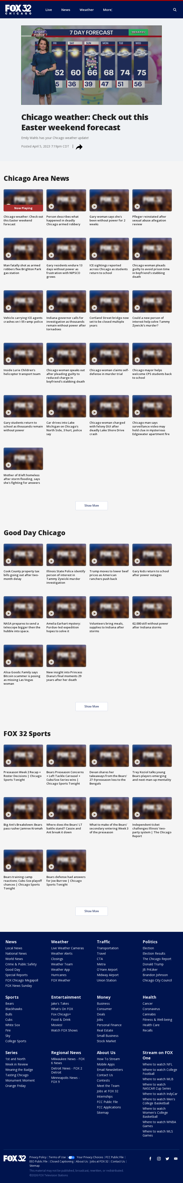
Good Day (12, 969)
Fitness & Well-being (157, 1019)
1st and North (15, 1059)
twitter (167, 1158)
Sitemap (103, 1112)
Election (148, 948)
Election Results (154, 953)
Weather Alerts (62, 953)
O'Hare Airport (107, 969)
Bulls (8, 1014)
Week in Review (16, 1064)
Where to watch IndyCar (160, 1094)
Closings (57, 959)
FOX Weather (60, 980)
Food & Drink (61, 1019)
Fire (8, 1030)
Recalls (148, 1030)
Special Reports (16, 975)
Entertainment (66, 997)
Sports (12, 997)
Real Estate (105, 1030)
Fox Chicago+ (61, 1014)
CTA (100, 959)
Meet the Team (108, 1086)
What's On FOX (62, 1009)
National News (16, 953)
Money (103, 997)
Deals (101, 1014)
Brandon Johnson (155, 975)
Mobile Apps (106, 1064)
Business (103, 1003)
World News (14, 959)
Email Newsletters (110, 1069)
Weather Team (62, 964)
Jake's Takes (60, 1003)
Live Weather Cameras (67, 948)
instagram (158, 1158)
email (175, 1158)
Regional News (66, 1052)
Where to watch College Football (160, 1071)
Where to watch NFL (158, 1064)
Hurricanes (59, 975)
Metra (101, 964)
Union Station (106, 980)
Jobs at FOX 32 (107, 1091)
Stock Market (106, 1041)
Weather (60, 941)
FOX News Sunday (18, 985)
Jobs (100, 1019)
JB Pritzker (150, 969)
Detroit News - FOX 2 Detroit (66, 1070)
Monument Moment (20, 1080)
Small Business (108, 1036)
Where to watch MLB (158, 1079)
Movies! (56, 1025)
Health (149, 997)
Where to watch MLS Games (158, 1133)
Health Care (151, 1025)
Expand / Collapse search (175, 9)
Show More (91, 505)
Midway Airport (108, 975)
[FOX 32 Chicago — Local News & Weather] (20, 9)
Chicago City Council (157, 980)
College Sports (15, 1041)
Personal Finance (109, 1025)
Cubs (8, 1019)
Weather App (60, 969)
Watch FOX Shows (64, 1030)
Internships (105, 1096)
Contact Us (105, 1075)
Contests (103, 1080)
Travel (101, 953)
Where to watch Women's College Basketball (155, 1112)
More (107, 9)
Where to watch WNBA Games (159, 1124)
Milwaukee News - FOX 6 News (68, 1061)
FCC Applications (109, 1107)
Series (11, 1052)
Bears (9, 1003)
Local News (13, 948)
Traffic (103, 941)
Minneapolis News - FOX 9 (65, 1080)
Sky (7, 1036)
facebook (150, 1158)
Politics (150, 941)
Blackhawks (13, 1009)
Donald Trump (153, 964)
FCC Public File (107, 1102)
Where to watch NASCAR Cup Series (157, 1086)
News (11, 941)
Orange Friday (15, 1086)
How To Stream (108, 1059)
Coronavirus (151, 1009)
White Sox (12, 1025)
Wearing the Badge (19, 1069)
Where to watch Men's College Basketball (159, 1101)
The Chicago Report (157, 959)
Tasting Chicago (17, 1075)
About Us (106, 1052)
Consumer (104, 1009)
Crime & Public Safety (21, 964)
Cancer (148, 1003)
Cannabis (149, 1014)
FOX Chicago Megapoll (21, 980)
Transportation (108, 948)
